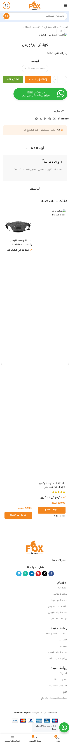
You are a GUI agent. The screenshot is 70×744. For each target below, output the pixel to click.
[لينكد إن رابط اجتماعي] (45, 119)
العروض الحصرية (58, 686)
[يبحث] (6, 16)
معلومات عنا (60, 679)
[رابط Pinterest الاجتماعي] (49, 119)
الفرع (64, 692)
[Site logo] (35, 5)
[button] (18, 515)
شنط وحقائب (60, 594)
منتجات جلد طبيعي (57, 606)
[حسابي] (6, 5)
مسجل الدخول (38, 170)
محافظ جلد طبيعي (57, 613)
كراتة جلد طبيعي (59, 619)
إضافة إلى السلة (38, 79)
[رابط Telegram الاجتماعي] (36, 119)
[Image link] (35, 547)
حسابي (63, 646)
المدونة (63, 673)
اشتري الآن (13, 79)
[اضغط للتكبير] (61, 31)
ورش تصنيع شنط (57, 658)
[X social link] (54, 119)
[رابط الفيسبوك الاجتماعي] (59, 119)
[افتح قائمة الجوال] (65, 5)
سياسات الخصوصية (56, 634)
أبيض (35, 61)
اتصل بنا (63, 640)
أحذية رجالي (50, 27)
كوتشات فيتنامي (32, 27)
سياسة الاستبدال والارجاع (54, 698)
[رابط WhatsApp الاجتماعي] (41, 119)
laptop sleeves (59, 600)
